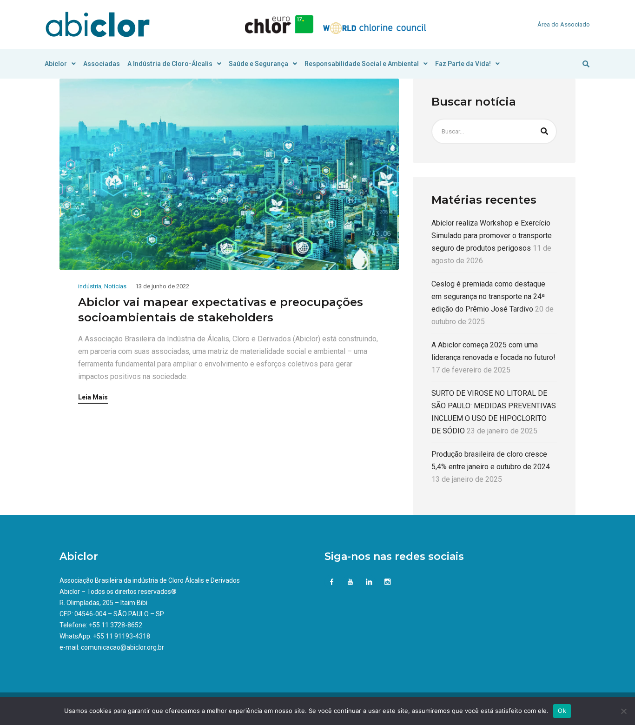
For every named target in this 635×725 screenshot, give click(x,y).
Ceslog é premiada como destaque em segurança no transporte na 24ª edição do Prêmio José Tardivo (488, 296)
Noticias (115, 286)
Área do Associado (563, 24)
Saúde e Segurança (258, 63)
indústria (89, 286)
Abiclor (56, 63)
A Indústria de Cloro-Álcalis (169, 63)
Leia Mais (93, 397)
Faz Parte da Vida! (463, 63)
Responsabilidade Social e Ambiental (361, 63)
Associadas (101, 63)
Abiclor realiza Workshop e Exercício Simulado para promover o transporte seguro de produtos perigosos (491, 236)
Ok (562, 710)
